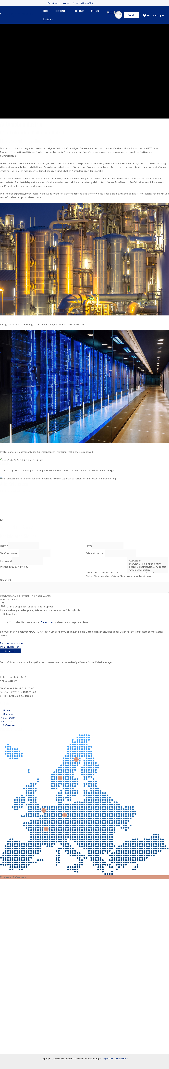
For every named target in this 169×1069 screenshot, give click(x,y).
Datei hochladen (9, 599)
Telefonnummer (9, 553)
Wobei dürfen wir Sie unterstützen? (106, 572)
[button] (66, 10)
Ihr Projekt (6, 560)
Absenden (10, 650)
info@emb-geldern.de (60, 3)
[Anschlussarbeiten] (147, 569)
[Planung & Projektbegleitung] (147, 563)
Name (4, 545)
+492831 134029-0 (84, 3)
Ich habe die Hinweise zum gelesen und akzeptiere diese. (49, 622)
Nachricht (5, 579)
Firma (89, 545)
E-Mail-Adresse (95, 553)
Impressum (108, 1058)
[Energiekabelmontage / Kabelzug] (147, 566)
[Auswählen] (147, 560)
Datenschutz (48, 622)
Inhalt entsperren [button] (9, 646)
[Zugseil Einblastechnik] (147, 572)
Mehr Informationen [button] (11, 642)
